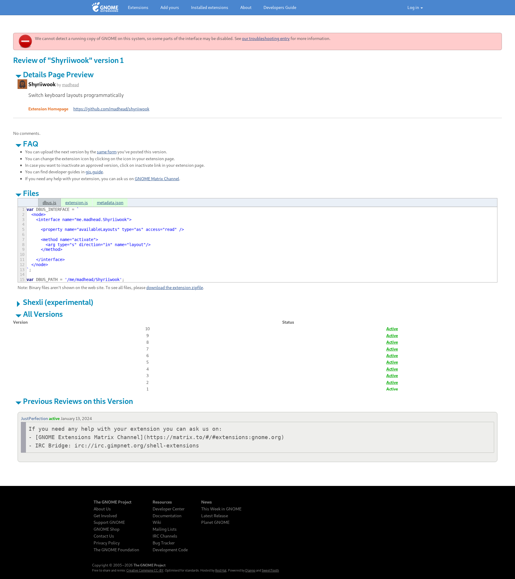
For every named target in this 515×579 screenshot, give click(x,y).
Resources (162, 502)
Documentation (167, 515)
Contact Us (104, 536)
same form (107, 151)
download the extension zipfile (174, 287)
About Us (102, 509)
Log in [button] (413, 7)
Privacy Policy (107, 543)
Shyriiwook (42, 84)
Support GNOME (109, 522)
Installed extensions (209, 7)
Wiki (157, 522)
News (206, 502)
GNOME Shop (107, 529)
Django (250, 570)
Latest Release (214, 515)
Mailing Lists (165, 529)
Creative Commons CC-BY (144, 570)
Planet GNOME (215, 522)
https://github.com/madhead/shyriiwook (111, 108)
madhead (70, 84)
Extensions (138, 7)
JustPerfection (34, 418)
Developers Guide (279, 7)
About (246, 7)
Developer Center (168, 509)
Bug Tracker (164, 543)
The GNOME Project (112, 502)
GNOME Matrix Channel (157, 178)
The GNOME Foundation (116, 549)
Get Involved (105, 515)
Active (392, 328)
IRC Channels (165, 536)
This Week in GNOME (221, 509)
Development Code (170, 549)
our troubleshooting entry (266, 38)
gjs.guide (94, 171)
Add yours (169, 7)
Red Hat (221, 570)
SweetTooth (270, 570)
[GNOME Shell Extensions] (105, 7)
